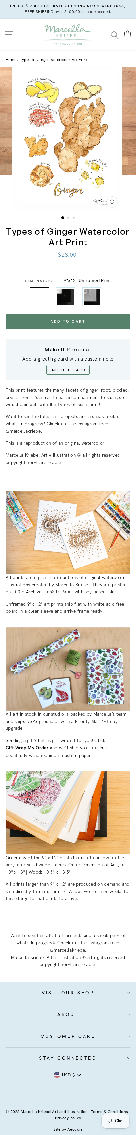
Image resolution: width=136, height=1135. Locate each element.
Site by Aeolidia (67, 1129)
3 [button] (74, 218)
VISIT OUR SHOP (68, 993)
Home (11, 59)
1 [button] (63, 218)
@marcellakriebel (68, 950)
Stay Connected (68, 1058)
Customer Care (68, 1036)
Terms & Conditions (109, 1111)
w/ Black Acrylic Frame (65, 297)
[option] (68, 9)
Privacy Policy (68, 1118)
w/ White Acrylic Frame (92, 297)
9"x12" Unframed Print (39, 297)
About (68, 1014)
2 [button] (69, 218)
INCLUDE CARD (68, 369)
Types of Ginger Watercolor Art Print (53, 59)
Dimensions (68, 280)
